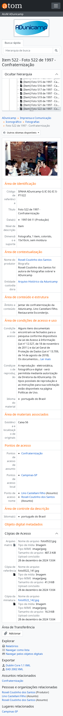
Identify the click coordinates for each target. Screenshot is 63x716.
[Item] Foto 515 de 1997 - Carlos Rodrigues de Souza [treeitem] (42, 82)
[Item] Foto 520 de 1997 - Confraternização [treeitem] (42, 101)
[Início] (13, 6)
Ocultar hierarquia (18, 74)
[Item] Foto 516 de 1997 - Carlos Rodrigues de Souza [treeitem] (42, 85)
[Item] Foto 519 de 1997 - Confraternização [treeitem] (42, 97)
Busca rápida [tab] (13, 43)
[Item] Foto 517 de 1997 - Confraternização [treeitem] (42, 89)
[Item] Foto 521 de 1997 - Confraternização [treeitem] (42, 105)
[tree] (31, 95)
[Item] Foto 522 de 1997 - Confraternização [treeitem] (42, 109)
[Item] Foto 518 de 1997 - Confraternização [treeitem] (42, 93)
